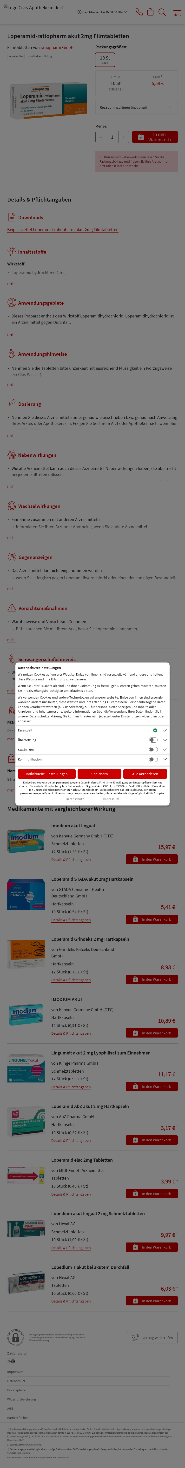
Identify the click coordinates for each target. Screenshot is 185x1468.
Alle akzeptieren (145, 773)
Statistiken (26, 749)
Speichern (99, 773)
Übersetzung (27, 740)
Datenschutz (75, 799)
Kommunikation (30, 759)
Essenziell (25, 730)
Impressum (111, 799)
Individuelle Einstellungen (47, 773)
